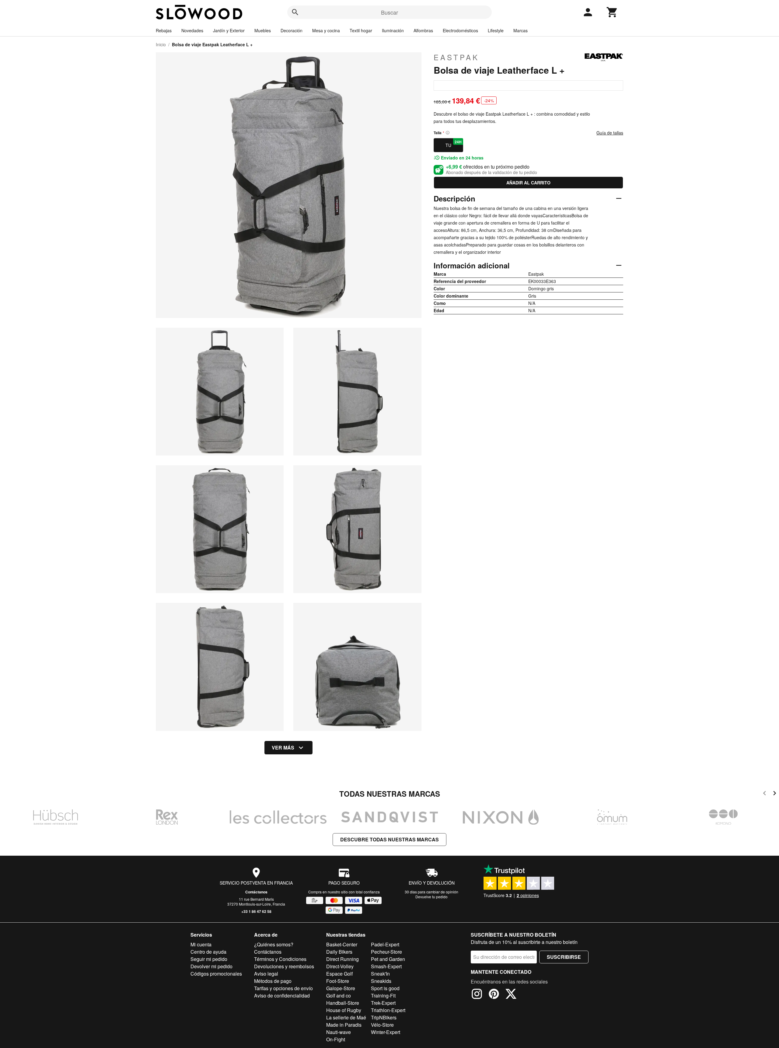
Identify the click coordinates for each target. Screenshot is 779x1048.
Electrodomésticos (460, 30)
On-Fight (335, 1039)
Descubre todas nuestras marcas (389, 839)
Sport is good (385, 988)
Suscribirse (564, 956)
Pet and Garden (388, 958)
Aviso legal (266, 973)
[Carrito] (612, 12)
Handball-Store (342, 1002)
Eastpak (456, 57)
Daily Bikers (339, 951)
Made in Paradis (344, 1024)
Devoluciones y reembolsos (284, 966)
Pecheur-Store (386, 951)
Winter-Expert (385, 1032)
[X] (511, 995)
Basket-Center (341, 944)
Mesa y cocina (326, 30)
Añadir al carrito (528, 183)
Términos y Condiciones (280, 958)
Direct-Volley (340, 966)
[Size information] (447, 133)
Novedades (192, 30)
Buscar (389, 12)
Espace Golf (339, 973)
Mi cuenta (200, 944)
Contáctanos (256, 891)
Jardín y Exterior (229, 30)
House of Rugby (343, 1010)
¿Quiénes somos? (273, 944)
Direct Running (342, 958)
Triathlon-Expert (388, 1010)
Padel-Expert (385, 944)
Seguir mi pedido (208, 958)
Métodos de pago (273, 980)
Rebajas (164, 30)
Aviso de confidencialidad (282, 995)
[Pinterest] (494, 995)
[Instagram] (477, 995)
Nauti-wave (338, 1032)
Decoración (291, 30)
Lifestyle (496, 30)
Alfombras (423, 30)
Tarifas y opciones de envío (283, 988)
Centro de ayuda (208, 951)
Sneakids (381, 980)
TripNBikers (383, 1017)
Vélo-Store (382, 1024)
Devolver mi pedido (211, 966)
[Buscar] (295, 12)
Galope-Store (340, 988)
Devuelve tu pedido (431, 896)
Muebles (262, 30)
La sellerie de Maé (346, 1017)
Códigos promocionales (216, 973)
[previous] (764, 794)
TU (453, 143)
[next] (774, 794)
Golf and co (338, 995)
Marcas (520, 30)
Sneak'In (380, 973)
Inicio (161, 44)
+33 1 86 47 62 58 (256, 911)
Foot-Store (337, 980)
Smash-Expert (386, 966)
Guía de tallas (609, 133)
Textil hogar (361, 30)
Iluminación (393, 30)
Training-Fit (383, 995)
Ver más (283, 747)
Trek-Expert (383, 1002)
